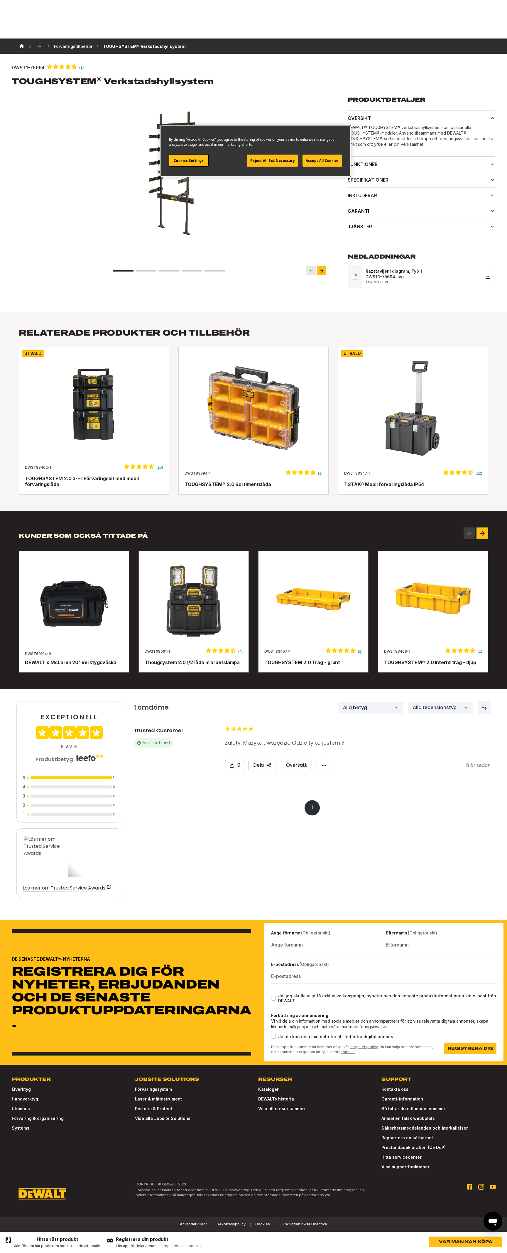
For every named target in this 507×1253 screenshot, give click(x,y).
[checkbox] (273, 998)
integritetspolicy (364, 1047)
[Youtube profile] (493, 1187)
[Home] (22, 46)
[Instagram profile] (481, 1187)
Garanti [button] (358, 211)
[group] (53, 1242)
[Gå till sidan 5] (215, 271)
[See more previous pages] (39, 46)
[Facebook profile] (469, 1187)
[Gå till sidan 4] (192, 271)
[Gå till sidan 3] (169, 271)
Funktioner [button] (363, 164)
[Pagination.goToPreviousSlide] (469, 533)
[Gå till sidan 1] (123, 271)
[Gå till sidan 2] (146, 271)
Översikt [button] (359, 118)
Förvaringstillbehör (73, 46)
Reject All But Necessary (272, 160)
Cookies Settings (189, 160)
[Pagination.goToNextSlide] (482, 533)
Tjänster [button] (360, 227)
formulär (348, 1052)
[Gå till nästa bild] (321, 270)
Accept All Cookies (322, 160)
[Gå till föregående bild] (311, 270)
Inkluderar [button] (362, 195)
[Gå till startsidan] (42, 1194)
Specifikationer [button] (368, 180)
